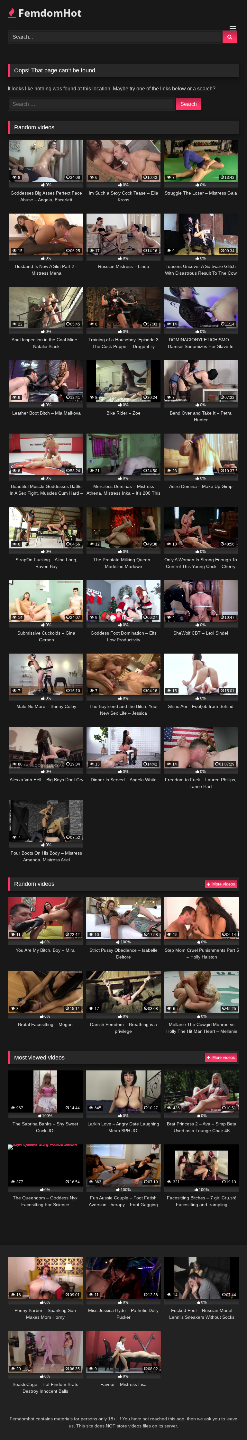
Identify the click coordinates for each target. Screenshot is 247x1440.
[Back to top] (227, 1421)
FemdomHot (49, 13)
